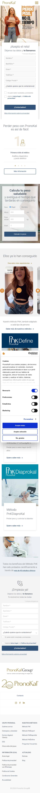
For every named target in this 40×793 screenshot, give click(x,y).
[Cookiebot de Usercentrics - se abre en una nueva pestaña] (28, 353)
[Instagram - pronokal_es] (16, 703)
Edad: (6, 226)
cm (28, 212)
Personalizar (28, 419)
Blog (23, 760)
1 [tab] (15, 166)
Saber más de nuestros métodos (19, 329)
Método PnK (26, 726)
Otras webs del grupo (9, 746)
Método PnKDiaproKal (29, 735)
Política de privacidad (28, 643)
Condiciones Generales (9, 775)
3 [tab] (22, 166)
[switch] (34, 397)
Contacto (20, 696)
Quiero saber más (13, 458)
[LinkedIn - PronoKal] (24, 703)
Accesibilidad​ (6, 780)
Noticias (25, 756)
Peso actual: (6, 218)
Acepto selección (20, 432)
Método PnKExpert (28, 731)
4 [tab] (25, 166)
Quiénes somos (7, 726)
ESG (3, 742)
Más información (20, 171)
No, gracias (20, 438)
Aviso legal (17, 96)
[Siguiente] (38, 291)
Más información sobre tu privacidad (16, 113)
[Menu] (37, 3)
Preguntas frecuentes (29, 744)
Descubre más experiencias (19, 263)
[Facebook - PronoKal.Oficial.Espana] (20, 703)
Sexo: (6, 207)
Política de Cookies (8, 771)
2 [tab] (18, 166)
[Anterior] (2, 291)
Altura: (6, 212)
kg (27, 219)
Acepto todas (20, 425)
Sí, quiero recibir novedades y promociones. (20, 93)
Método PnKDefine (28, 739)
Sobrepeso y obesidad (9, 731)
